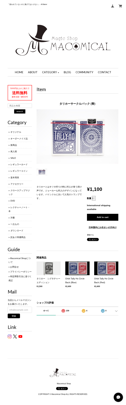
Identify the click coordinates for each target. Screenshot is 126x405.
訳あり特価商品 (18, 237)
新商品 (13, 145)
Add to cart (102, 217)
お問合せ (14, 267)
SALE (13, 158)
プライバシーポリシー (21, 271)
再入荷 (13, 151)
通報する (90, 235)
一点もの (14, 224)
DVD (12, 201)
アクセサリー (16, 184)
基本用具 (14, 177)
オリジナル (15, 132)
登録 (14, 316)
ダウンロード (16, 230)
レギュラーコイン (19, 171)
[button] (50, 72)
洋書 (12, 217)
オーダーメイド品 (19, 138)
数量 (89, 198)
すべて (46, 311)
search (19, 111)
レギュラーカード (19, 164)
